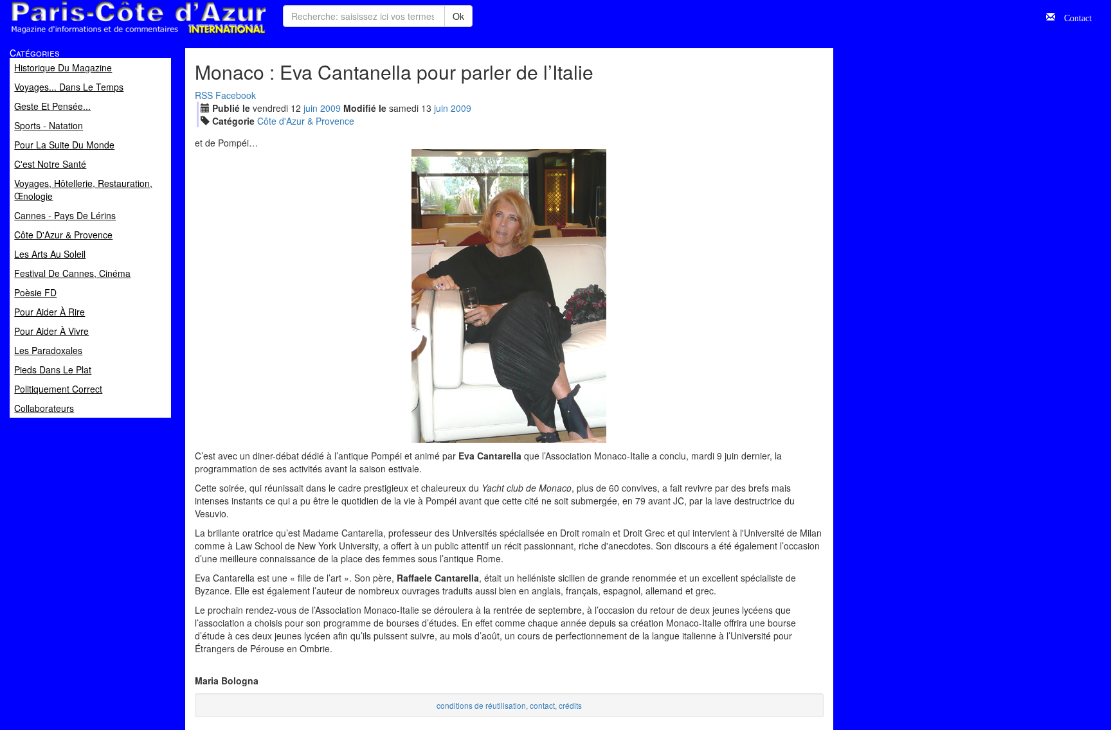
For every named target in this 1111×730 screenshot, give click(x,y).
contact (542, 705)
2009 (330, 108)
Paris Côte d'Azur (110, 34)
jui (310, 108)
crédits (570, 705)
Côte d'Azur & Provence (305, 120)
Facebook (235, 95)
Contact (1073, 17)
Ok (458, 16)
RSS (204, 95)
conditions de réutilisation (481, 705)
